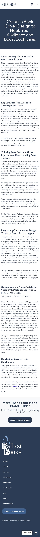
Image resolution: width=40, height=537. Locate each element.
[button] (37, 4)
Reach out (16, 386)
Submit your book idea (20, 420)
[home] (10, 4)
